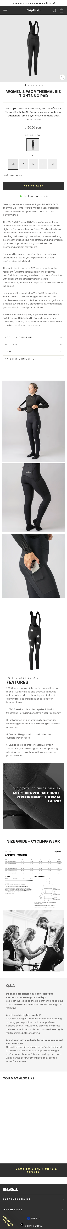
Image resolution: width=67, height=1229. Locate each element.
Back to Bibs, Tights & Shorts (36, 1170)
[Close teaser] (21, 1224)
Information (12, 1209)
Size (33, 155)
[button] (10, 1218)
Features (11, 344)
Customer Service (17, 1199)
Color (33, 135)
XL (53, 164)
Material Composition (21, 359)
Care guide (13, 351)
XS (13, 164)
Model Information (18, 337)
